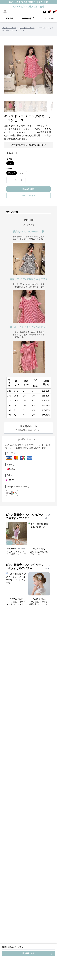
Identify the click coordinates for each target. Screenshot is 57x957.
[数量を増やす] (21, 180)
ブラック (11, 173)
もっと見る (48, 516)
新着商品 (9, 18)
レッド (22, 173)
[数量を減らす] (10, 180)
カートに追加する (28, 195)
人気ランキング (47, 18)
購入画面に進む (29, 189)
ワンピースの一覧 (27, 28)
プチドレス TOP (9, 28)
